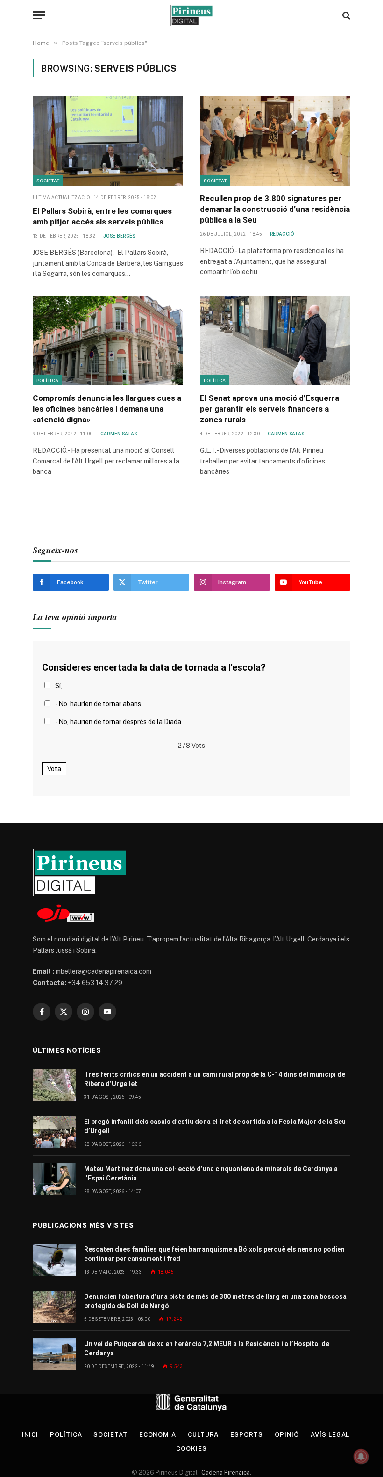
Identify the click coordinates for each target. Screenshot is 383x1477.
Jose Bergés (119, 236)
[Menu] (39, 15)
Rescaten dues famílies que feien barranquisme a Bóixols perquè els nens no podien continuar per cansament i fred (214, 1253)
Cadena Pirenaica (225, 1472)
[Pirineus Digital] (191, 15)
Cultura (203, 1434)
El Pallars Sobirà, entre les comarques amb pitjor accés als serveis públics (102, 216)
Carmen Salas (118, 433)
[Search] (345, 15)
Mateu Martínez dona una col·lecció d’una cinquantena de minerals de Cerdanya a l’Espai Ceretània (211, 1173)
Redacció (282, 234)
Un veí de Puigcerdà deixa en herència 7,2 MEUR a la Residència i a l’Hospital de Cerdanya (206, 1348)
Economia (157, 1434)
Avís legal (330, 1434)
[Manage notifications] (361, 1456)
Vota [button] (54, 769)
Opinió (287, 1434)
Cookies (191, 1448)
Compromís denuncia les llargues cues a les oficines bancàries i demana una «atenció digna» (107, 408)
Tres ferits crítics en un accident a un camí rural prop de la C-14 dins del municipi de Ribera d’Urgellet (214, 1079)
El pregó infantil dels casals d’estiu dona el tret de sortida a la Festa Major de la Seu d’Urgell (215, 1126)
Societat (47, 180)
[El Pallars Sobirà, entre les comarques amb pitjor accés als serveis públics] (108, 141)
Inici (30, 1434)
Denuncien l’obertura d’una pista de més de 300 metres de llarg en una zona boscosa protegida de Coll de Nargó (215, 1301)
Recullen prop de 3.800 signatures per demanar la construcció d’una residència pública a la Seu (275, 209)
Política (47, 380)
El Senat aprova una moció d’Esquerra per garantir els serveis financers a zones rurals (269, 408)
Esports (246, 1434)
